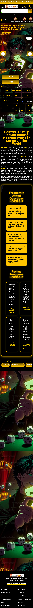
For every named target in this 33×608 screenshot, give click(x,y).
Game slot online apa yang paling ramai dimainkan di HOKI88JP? (16, 260)
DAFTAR (10, 76)
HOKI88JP (4, 147)
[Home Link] (11, 6)
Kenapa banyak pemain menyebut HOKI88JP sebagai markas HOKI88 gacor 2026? (16, 211)
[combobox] (14, 11)
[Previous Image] (3, 53)
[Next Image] (30, 53)
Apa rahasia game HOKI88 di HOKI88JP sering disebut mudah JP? (16, 225)
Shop (2, 7)
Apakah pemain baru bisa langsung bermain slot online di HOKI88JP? (16, 237)
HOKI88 (26, 147)
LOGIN (11, 82)
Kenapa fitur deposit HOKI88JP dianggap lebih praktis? (16, 249)
